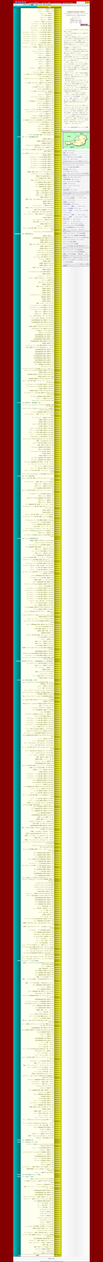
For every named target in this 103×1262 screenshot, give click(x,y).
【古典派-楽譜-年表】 (76, 21)
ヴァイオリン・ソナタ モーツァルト (73, 195)
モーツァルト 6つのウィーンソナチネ (73, 239)
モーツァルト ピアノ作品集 (70, 243)
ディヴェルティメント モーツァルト (73, 165)
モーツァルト (67, 187)
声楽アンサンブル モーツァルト (72, 177)
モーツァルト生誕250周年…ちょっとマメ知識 (76, 127)
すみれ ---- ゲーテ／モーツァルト (73, 223)
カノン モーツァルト (69, 200)
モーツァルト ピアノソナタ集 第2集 (73, 249)
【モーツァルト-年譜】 (76, 22)
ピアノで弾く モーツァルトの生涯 (72, 157)
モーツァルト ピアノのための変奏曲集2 (74, 251)
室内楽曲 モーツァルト (70, 169)
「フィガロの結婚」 (75, 96)
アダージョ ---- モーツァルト (72, 221)
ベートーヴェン (67, 212)
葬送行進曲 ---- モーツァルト (72, 219)
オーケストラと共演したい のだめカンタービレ (76, 259)
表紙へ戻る (51, 1258)
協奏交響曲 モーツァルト (70, 190)
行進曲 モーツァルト (69, 183)
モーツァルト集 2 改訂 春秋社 (71, 167)
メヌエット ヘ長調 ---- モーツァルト (74, 206)
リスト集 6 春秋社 (68, 262)
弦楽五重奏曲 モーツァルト (71, 204)
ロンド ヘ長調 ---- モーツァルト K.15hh (75, 210)
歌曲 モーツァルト (68, 152)
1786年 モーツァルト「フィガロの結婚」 (74, 233)
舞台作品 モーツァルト (70, 155)
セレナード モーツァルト (70, 159)
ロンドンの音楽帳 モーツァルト (72, 208)
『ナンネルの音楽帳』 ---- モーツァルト (75, 198)
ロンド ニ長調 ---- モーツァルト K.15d (75, 216)
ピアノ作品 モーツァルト (70, 171)
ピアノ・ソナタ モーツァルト (71, 185)
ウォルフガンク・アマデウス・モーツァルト (76, 13)
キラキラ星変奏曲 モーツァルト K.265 (73, 227)
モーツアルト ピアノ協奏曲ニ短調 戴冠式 (74, 235)
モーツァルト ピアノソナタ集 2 (71, 181)
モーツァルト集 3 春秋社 (70, 241)
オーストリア (75, 17)
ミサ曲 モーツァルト (69, 150)
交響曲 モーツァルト (69, 202)
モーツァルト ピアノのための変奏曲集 (73, 225)
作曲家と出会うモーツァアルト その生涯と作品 (76, 237)
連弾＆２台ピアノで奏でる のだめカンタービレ (76, 257)
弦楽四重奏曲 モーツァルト (71, 179)
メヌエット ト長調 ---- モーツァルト (74, 214)
